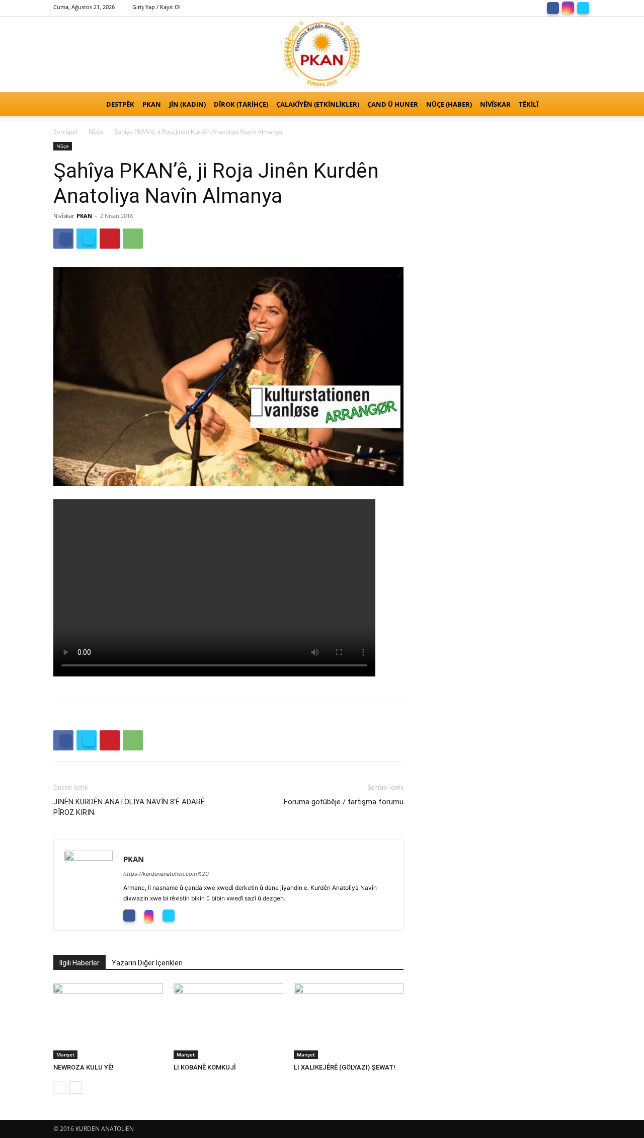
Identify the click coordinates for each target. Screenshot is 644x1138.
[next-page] (75, 1087)
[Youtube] (192, 915)
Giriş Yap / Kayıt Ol (156, 7)
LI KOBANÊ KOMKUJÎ (205, 1067)
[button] (579, 105)
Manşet (65, 1054)
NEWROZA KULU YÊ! (85, 1067)
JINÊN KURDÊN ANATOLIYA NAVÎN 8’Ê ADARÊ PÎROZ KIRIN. (129, 807)
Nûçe (96, 131)
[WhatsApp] (133, 239)
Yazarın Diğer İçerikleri (147, 963)
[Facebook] (552, 7)
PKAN (151, 104)
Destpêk (120, 104)
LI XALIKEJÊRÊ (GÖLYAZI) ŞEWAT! (344, 1067)
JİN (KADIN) (187, 104)
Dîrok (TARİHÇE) (241, 104)
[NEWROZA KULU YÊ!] (108, 1021)
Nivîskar (495, 104)
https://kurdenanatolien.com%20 (166, 873)
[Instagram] (568, 7)
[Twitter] (583, 7)
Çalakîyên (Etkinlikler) (317, 104)
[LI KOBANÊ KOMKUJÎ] (228, 1021)
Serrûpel (65, 131)
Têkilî (528, 104)
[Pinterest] (110, 239)
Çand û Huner (392, 104)
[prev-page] (59, 1087)
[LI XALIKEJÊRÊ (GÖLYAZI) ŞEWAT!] (349, 1021)
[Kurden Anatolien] (322, 54)
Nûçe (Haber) (449, 104)
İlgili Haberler (79, 963)
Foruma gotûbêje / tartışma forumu (344, 801)
